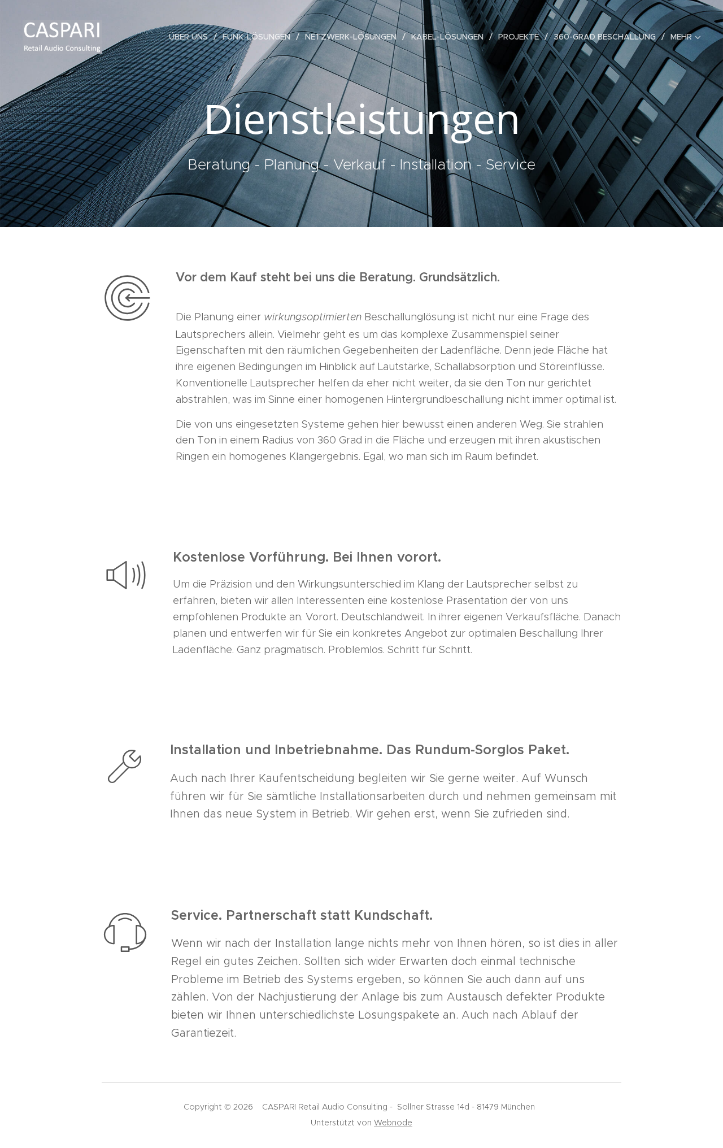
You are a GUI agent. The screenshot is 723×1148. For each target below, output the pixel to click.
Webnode (393, 1122)
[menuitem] (191, 37)
